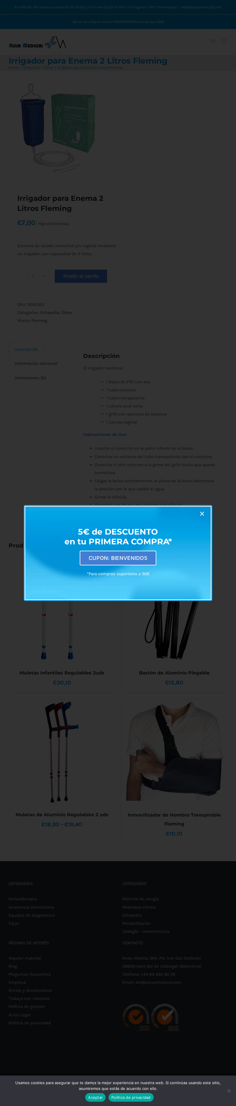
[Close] (202, 514)
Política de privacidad (131, 1097)
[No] (229, 1091)
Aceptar (95, 1097)
